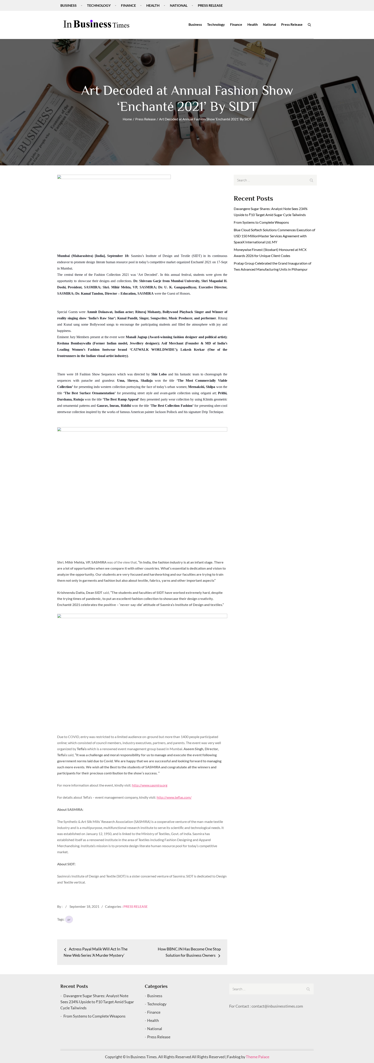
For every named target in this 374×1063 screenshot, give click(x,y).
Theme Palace (257, 1056)
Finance (128, 5)
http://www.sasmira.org (149, 785)
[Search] (309, 24)
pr (69, 919)
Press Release (210, 5)
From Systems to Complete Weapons (261, 222)
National (178, 5)
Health (153, 5)
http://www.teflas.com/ (174, 797)
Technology (99, 5)
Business (68, 5)
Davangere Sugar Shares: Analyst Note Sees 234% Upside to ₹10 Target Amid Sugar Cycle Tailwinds (97, 1001)
